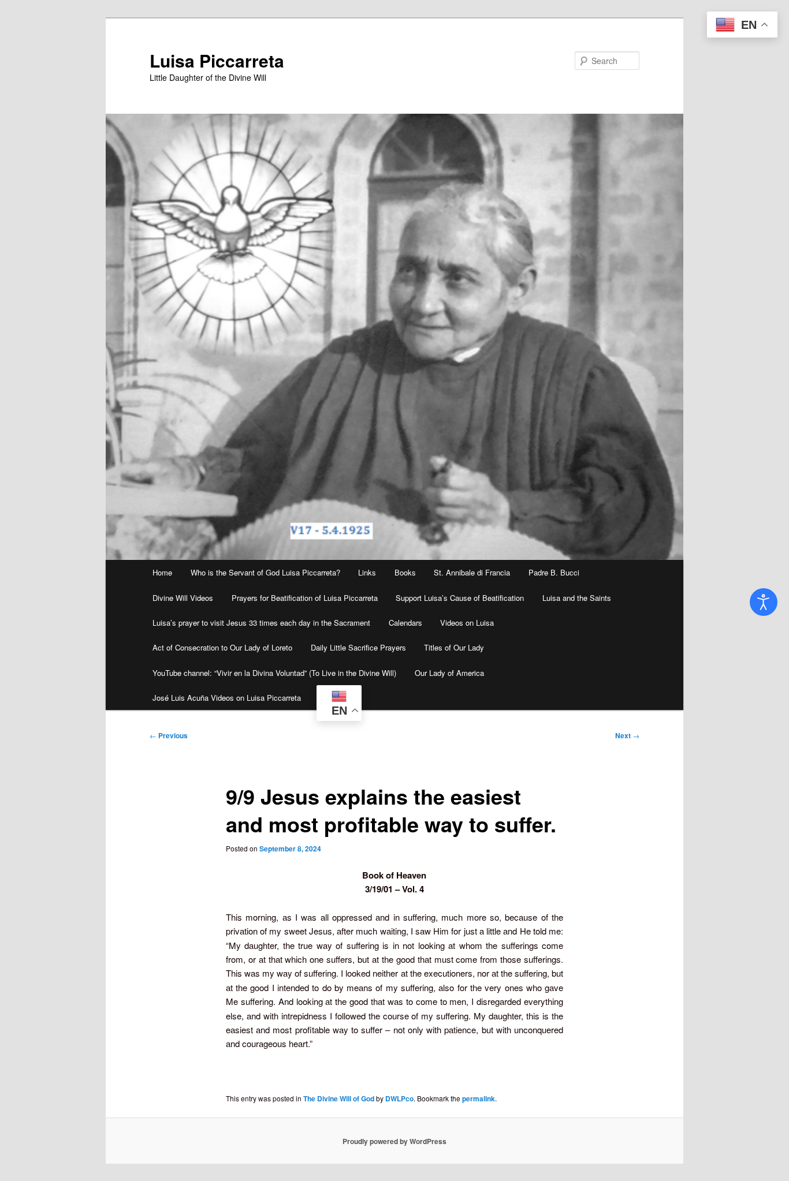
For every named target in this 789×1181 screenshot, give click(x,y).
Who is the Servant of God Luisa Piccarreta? (265, 572)
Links (367, 572)
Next (627, 735)
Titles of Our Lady (454, 647)
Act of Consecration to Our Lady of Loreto (222, 647)
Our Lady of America (449, 672)
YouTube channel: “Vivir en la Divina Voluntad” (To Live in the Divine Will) (274, 672)
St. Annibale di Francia (472, 572)
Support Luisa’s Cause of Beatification (460, 597)
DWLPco (399, 1098)
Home (162, 572)
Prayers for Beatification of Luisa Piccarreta (305, 597)
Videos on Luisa (467, 622)
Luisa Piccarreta (217, 60)
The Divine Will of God (338, 1098)
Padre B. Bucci (554, 572)
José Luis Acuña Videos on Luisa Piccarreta (226, 697)
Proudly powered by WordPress (394, 1141)
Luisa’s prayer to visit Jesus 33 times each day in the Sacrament (261, 622)
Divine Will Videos (182, 597)
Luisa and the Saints (576, 597)
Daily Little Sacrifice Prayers (358, 647)
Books (405, 572)
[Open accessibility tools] (763, 602)
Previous (169, 735)
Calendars (405, 622)
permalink (478, 1098)
